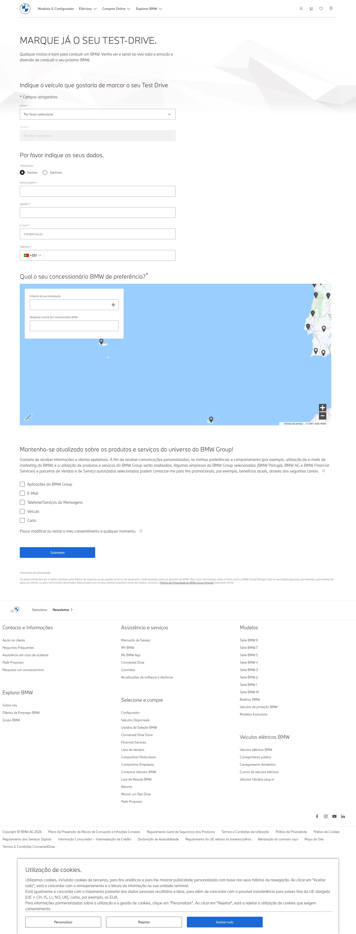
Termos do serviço (293, 423)
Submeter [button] (57, 552)
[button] (322, 407)
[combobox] (74, 304)
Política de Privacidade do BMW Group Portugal (187, 582)
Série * (24, 105)
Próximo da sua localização (45, 296)
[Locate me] (113, 304)
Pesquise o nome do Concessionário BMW (54, 317)
